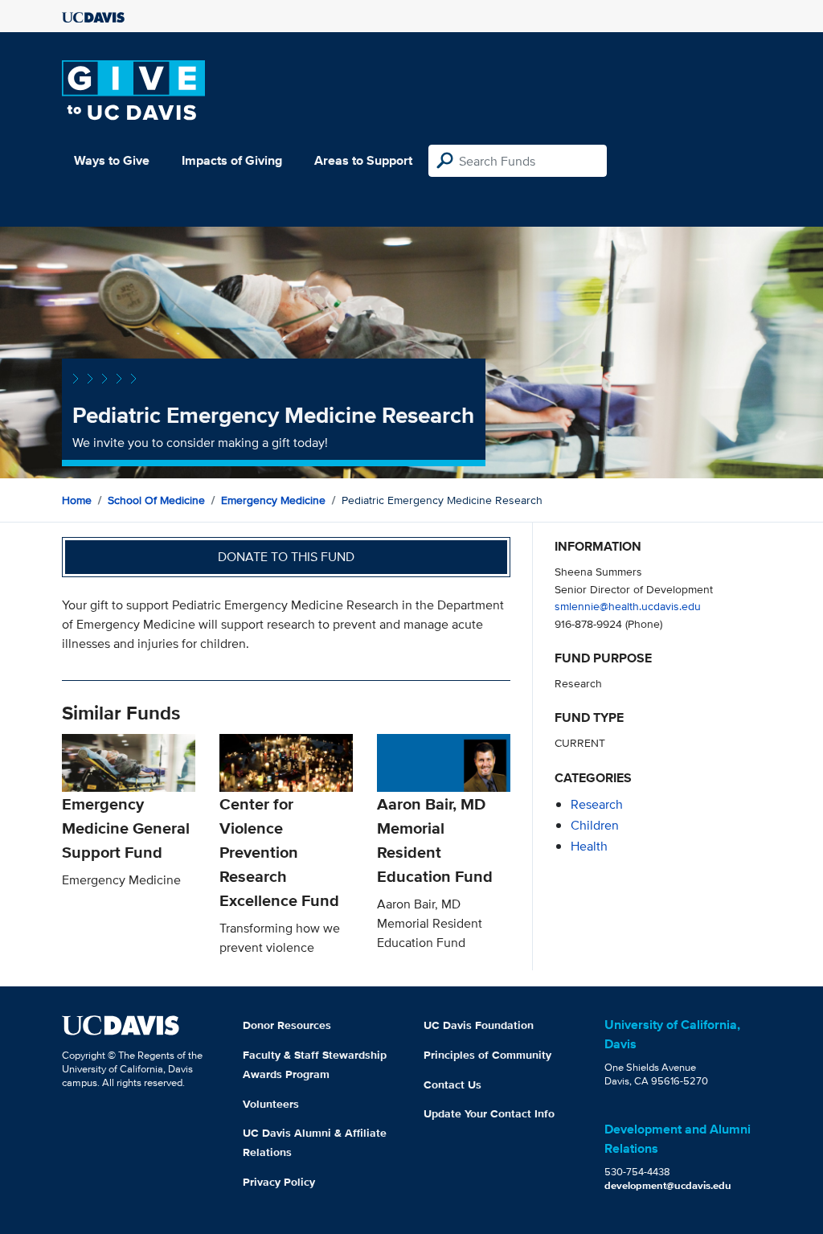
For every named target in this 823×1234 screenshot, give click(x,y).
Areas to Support (363, 160)
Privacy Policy (279, 1182)
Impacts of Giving (232, 160)
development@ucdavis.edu (667, 1185)
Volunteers (271, 1104)
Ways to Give (111, 160)
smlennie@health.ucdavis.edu (628, 605)
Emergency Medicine (273, 500)
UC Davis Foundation (479, 1025)
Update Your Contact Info (489, 1113)
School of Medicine (156, 500)
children (595, 825)
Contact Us (452, 1084)
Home (77, 500)
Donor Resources (287, 1025)
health (589, 846)
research (597, 804)
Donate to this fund (286, 556)
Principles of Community (487, 1055)
